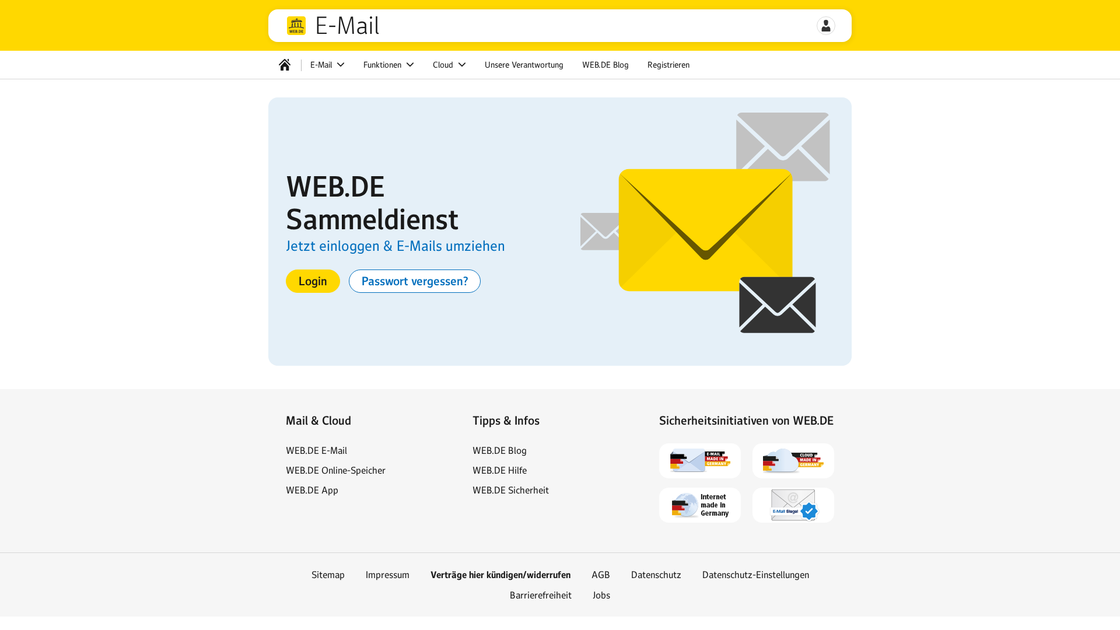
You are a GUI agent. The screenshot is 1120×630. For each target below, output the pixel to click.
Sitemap (328, 574)
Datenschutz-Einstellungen (755, 574)
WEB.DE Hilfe (500, 470)
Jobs (601, 595)
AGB (601, 574)
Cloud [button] (444, 65)
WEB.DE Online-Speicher (336, 470)
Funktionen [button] (383, 65)
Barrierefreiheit (541, 595)
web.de (296, 25)
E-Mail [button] (322, 65)
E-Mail (347, 25)
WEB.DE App (312, 490)
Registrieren (669, 65)
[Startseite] (284, 65)
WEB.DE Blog (605, 65)
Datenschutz (656, 574)
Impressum (388, 574)
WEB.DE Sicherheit (511, 490)
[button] (826, 25)
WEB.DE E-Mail (316, 450)
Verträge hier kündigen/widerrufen (500, 575)
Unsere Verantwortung (524, 65)
